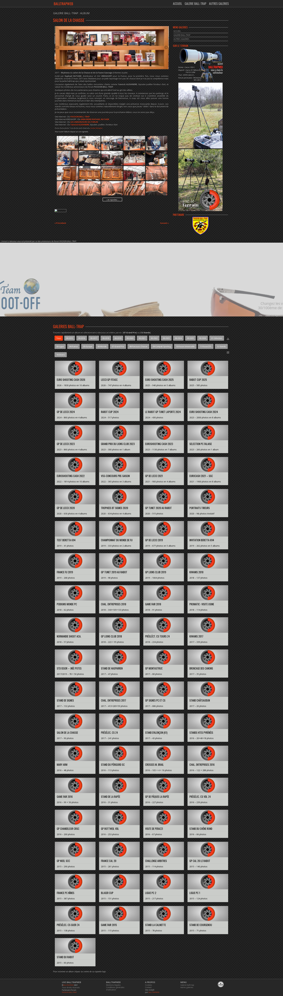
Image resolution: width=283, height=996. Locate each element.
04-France (73, 346)
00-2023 (166, 338)
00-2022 (154, 338)
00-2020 (130, 338)
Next (166, 47)
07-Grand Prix (118, 346)
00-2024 (178, 338)
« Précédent (60, 223)
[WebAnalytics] (60, 211)
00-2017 (93, 338)
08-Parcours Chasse (138, 346)
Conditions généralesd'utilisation (115, 988)
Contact (148, 987)
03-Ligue (60, 346)
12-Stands (221, 346)
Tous (58, 338)
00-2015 (69, 338)
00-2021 (142, 338)
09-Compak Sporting (162, 346)
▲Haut (220, 984)
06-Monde (102, 346)
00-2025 (190, 338)
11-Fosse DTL (206, 346)
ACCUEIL (177, 3)
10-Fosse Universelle (185, 346)
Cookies (148, 985)
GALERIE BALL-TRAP (195, 3)
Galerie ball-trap (187, 985)
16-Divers (60, 354)
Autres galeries (186, 987)
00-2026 (202, 338)
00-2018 (105, 338)
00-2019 (118, 338)
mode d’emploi (96, 128)
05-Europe (87, 346)
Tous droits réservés (71, 987)
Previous (57, 47)
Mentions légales (113, 985)
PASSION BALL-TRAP (69, 992)
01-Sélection (216, 338)
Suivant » (164, 223)
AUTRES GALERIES (219, 3)
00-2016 (81, 338)
